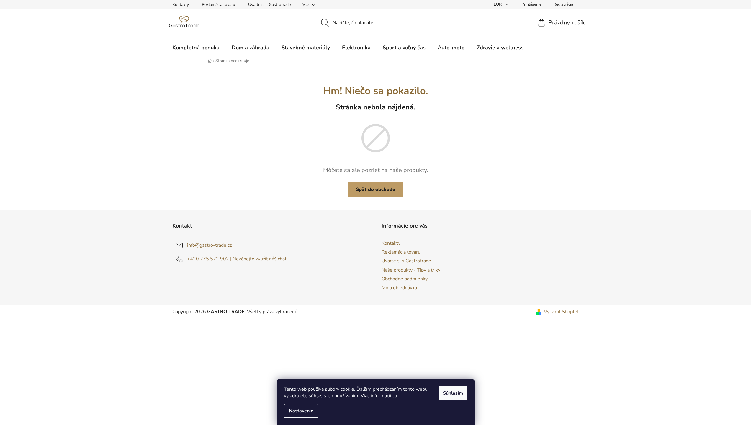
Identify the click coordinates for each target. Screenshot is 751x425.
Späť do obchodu (375, 189)
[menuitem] (195, 47)
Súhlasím (453, 393)
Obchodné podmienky (405, 279)
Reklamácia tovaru (218, 4)
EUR (498, 4)
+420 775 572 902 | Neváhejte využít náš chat (237, 259)
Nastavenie (301, 411)
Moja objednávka (399, 288)
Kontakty (180, 4)
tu (394, 396)
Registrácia (563, 4)
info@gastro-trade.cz (209, 245)
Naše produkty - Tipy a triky (411, 270)
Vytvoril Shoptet (561, 311)
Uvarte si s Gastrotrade (269, 4)
